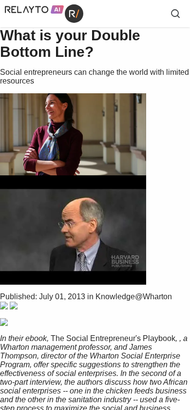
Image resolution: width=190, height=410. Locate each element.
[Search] (175, 13)
